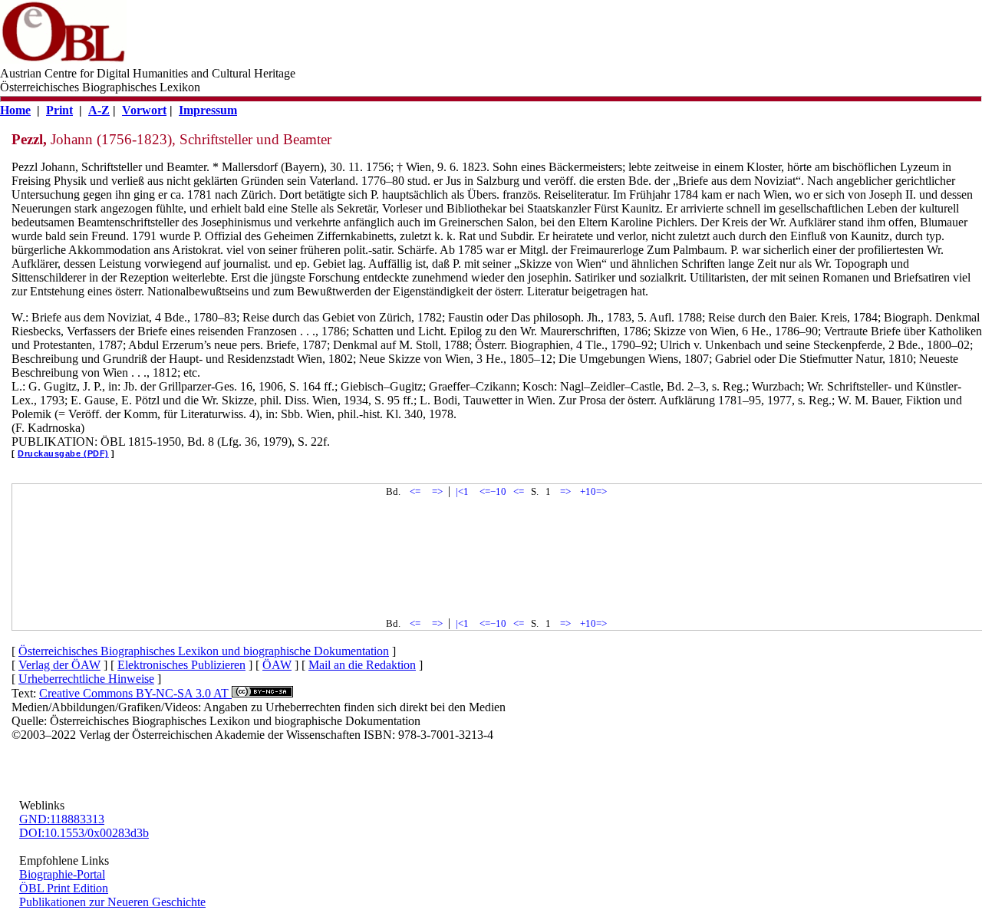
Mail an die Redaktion (362, 664)
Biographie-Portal (62, 874)
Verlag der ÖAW (59, 664)
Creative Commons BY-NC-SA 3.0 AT (135, 693)
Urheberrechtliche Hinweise (86, 678)
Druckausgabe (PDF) (63, 453)
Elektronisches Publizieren (181, 664)
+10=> (593, 491)
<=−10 (492, 491)
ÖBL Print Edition (63, 888)
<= (415, 491)
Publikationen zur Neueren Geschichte (112, 901)
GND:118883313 (61, 819)
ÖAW (277, 664)
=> (437, 491)
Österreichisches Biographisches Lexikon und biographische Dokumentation (203, 651)
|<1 (462, 491)
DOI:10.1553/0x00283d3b (84, 832)
